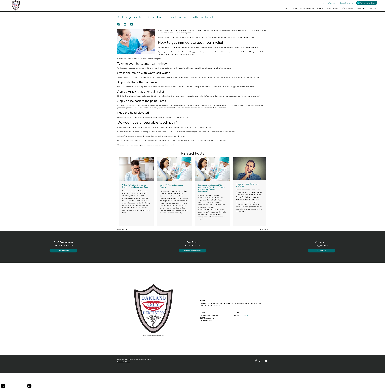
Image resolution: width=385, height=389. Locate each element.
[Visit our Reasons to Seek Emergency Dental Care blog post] (249, 168)
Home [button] (287, 8)
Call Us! (367, 3)
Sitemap (128, 362)
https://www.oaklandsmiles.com (150, 140)
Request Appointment (192, 251)
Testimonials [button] (360, 8)
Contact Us (322, 251)
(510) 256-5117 (191, 140)
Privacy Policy (121, 362)
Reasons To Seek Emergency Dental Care (247, 185)
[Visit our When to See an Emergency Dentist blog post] (174, 169)
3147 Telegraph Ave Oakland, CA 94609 (339, 3)
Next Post (263, 230)
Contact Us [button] (372, 8)
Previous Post (123, 230)
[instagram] (265, 361)
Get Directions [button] (63, 251)
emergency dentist (187, 30)
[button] (3, 386)
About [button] (295, 8)
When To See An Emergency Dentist (171, 186)
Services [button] (320, 8)
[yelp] (260, 361)
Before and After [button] (347, 8)
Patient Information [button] (307, 8)
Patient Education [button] (332, 8)
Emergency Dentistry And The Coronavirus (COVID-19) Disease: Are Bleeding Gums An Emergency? (211, 188)
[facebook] (256, 361)
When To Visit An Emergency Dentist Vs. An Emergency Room (135, 186)
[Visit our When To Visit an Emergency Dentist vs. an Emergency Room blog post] (136, 169)
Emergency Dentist (171, 145)
